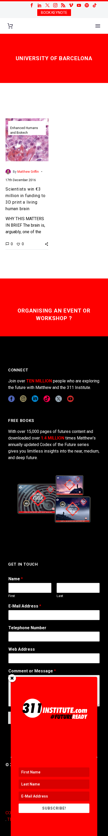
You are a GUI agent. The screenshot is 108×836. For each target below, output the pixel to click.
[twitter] (58, 398)
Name (15, 578)
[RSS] (63, 5)
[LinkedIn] (40, 5)
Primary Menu (97, 26)
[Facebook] (32, 5)
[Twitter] (47, 5)
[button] (46, 244)
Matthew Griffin (28, 172)
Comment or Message (32, 670)
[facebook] (11, 398)
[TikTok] (95, 5)
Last (60, 596)
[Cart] (10, 26)
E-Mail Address (24, 606)
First (11, 596)
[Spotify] (87, 5)
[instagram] (23, 398)
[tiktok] (47, 398)
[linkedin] (35, 398)
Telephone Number (27, 627)
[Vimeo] (71, 5)
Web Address (21, 649)
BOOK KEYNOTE (54, 12)
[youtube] (70, 398)
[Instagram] (55, 5)
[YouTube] (79, 5)
